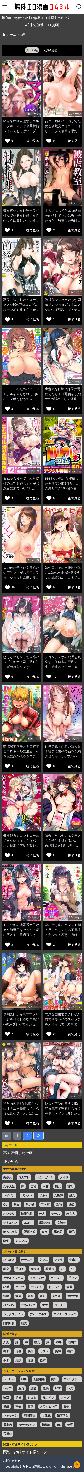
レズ (70, 1388)
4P (72, 1269)
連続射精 (73, 1296)
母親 (18, 1351)
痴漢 (30, 1406)
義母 (6, 1351)
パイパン (9, 1195)
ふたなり (9, 1213)
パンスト (27, 1195)
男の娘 (30, 1204)
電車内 (7, 1424)
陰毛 (59, 1204)
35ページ (75, 828)
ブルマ (43, 1195)
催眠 (46, 1388)
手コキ (19, 1269)
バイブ (19, 1287)
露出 (54, 1379)
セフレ (44, 1351)
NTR (58, 1388)
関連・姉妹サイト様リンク (25, 1451)
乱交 (6, 1269)
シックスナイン (13, 1314)
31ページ (33, 739)
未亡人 (70, 1213)
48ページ (33, 828)
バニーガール (44, 1177)
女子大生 (9, 1186)
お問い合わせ (11, 1461)
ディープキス (38, 1314)
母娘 (6, 1406)
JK (22, 1186)
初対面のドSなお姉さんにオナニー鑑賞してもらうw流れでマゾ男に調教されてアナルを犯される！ (21, 1113)
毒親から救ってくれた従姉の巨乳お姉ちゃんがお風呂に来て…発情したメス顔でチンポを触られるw (21, 488)
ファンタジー (72, 1379)
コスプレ (24, 1177)
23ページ (75, 649)
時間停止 (29, 1415)
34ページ (33, 1096)
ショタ (32, 1397)
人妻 (6, 1342)
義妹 (70, 1351)
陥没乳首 (27, 1213)
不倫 (18, 1406)
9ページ (34, 649)
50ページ (33, 917)
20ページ (33, 381)
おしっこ (54, 1287)
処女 (72, 1195)
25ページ (33, 113)
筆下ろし (63, 1415)
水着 (46, 1186)
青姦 (30, 1296)
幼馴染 (72, 1342)
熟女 (16, 1204)
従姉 (43, 1360)
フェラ (58, 1260)
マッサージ (10, 1415)
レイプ (7, 1388)
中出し (73, 1260)
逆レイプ (48, 1397)
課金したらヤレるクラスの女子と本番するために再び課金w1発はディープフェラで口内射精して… (63, 845)
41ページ (75, 203)
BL (59, 1424)
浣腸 (6, 1296)
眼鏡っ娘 (29, 1232)
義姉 (58, 1351)
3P (62, 1269)
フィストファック (64, 1314)
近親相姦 (39, 1379)
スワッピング (48, 1406)
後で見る (32, 141)
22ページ (75, 292)
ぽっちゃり (10, 1232)
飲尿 (18, 1296)
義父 (30, 1351)
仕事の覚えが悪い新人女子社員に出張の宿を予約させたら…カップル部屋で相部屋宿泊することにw (63, 756)
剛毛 (6, 1241)
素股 (69, 1287)
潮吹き (35, 1269)
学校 (18, 1397)
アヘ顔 (45, 1204)
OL (5, 1204)
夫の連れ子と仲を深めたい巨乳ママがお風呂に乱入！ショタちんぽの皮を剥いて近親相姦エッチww (21, 577)
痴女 (58, 1186)
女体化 (46, 1415)
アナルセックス (13, 1278)
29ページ (75, 113)
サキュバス (10, 1222)
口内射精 (9, 1323)
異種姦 (7, 1434)
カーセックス (26, 1424)
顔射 (6, 1287)
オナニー (27, 1260)
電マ (45, 1305)
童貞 (21, 1388)
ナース (55, 1213)
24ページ (75, 381)
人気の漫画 (50, 50)
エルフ (28, 1222)
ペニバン (9, 1305)
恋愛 (33, 1388)
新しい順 (32, 50)
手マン (73, 1278)
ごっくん (36, 1287)
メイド (64, 1177)
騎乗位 (50, 1269)
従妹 (30, 1360)
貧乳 (70, 1186)
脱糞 (24, 1323)
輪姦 (6, 1397)
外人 (42, 1213)
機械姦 (46, 1424)
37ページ (75, 1096)
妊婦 (71, 1204)
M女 (45, 1232)
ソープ (65, 1397)
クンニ (43, 1260)
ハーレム (9, 1379)
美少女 (7, 1177)
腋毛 (72, 1232)
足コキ (56, 1296)
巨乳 (33, 1186)
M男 (24, 1379)
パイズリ (56, 1278)
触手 (66, 1406)
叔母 (6, 1360)
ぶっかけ (9, 1260)
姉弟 (59, 1342)
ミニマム (21, 1241)
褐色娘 (58, 1232)
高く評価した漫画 (18, 1152)
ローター (60, 1305)
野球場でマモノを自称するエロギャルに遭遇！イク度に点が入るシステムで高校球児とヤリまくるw (21, 756)
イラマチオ (37, 1278)
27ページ (33, 203)
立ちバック (28, 1305)
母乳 (43, 1296)
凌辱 (70, 1424)
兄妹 (18, 1360)
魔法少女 (45, 1222)
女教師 (58, 1195)
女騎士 (61, 1222)
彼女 (37, 1342)
